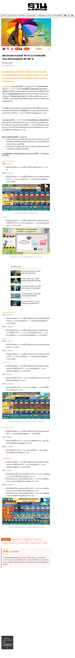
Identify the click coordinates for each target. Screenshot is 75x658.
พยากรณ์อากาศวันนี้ (22, 543)
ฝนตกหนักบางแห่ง (35, 543)
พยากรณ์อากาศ (16, 539)
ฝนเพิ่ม (45, 543)
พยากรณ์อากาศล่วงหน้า (8, 543)
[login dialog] (72, 15)
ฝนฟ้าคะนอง (38, 539)
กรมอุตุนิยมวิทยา (6, 86)
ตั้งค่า (7, 647)
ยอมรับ (7, 644)
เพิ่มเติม (4, 642)
